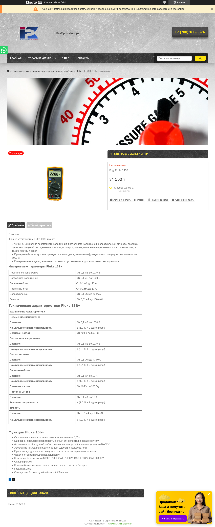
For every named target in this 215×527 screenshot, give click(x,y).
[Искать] (200, 58)
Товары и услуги (39, 58)
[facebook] (10, 480)
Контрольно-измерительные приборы (52, 71)
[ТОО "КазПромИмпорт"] (28, 33)
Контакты (82, 58)
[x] (13, 480)
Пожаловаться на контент (119, 524)
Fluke (79, 71)
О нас (65, 58)
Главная (16, 58)
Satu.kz (122, 521)
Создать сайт (50, 2)
